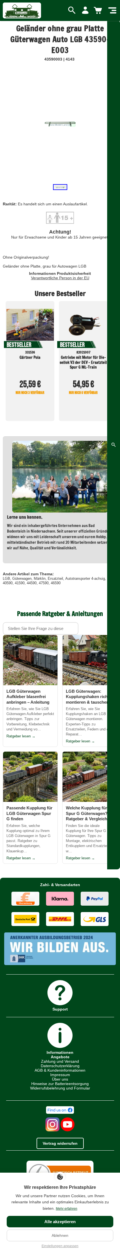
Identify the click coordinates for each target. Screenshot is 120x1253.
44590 (32, 583)
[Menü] (112, 10)
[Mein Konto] (85, 10)
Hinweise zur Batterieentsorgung (60, 1084)
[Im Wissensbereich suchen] (113, 444)
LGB (6, 578)
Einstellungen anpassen (60, 1246)
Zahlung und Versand (60, 1061)
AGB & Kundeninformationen (60, 1070)
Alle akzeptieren (60, 1221)
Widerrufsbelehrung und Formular (60, 1088)
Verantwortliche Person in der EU (60, 278)
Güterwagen (22, 578)
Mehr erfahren (66, 1209)
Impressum (60, 1075)
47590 (44, 583)
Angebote (60, 1057)
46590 (56, 583)
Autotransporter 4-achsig (85, 578)
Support (60, 1009)
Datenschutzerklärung (60, 1066)
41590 (20, 583)
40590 (8, 583)
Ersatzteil (55, 578)
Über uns (60, 1079)
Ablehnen (60, 1235)
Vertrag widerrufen (60, 1143)
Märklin (39, 578)
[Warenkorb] (99, 10)
